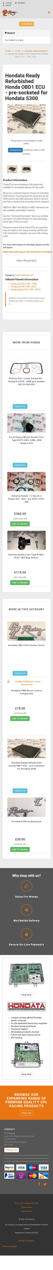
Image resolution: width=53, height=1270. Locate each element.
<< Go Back (26, 24)
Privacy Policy (26, 1207)
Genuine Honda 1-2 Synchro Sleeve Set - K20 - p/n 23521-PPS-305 (26, 499)
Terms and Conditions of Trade (26, 1203)
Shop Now (26, 995)
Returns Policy (26, 1211)
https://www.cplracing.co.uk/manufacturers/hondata (27, 252)
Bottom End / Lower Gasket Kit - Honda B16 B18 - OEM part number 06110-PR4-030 (26, 381)
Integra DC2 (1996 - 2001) (29, 289)
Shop (18, 51)
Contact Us (15, 150)
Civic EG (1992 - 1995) (27, 284)
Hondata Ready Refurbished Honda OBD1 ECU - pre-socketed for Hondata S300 (26, 766)
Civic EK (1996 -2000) (27, 286)
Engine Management (36, 51)
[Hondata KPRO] (26, 1055)
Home (8, 51)
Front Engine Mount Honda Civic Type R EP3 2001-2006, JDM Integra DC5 (26, 440)
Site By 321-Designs (26, 1241)
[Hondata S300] (26, 975)
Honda (14, 284)
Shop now (26, 1113)
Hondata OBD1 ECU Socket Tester (26, 645)
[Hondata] (26, 1006)
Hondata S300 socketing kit (26, 821)
